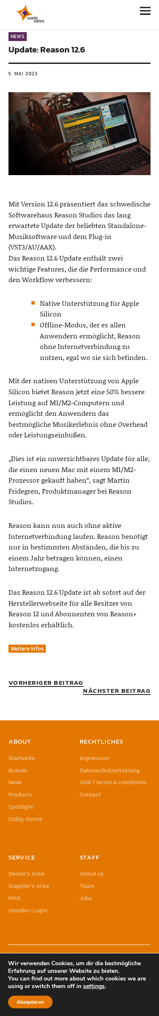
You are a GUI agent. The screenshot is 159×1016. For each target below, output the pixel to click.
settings (94, 986)
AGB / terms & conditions (113, 782)
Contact (90, 794)
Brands (18, 770)
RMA (14, 898)
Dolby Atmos (25, 819)
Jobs (86, 898)
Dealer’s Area (26, 873)
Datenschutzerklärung (110, 770)
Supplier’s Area (28, 885)
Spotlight (20, 806)
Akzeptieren (30, 1002)
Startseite (21, 758)
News (18, 36)
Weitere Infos (27, 649)
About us (92, 873)
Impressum (94, 758)
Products (20, 794)
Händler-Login (27, 910)
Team (87, 885)
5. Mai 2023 (23, 73)
